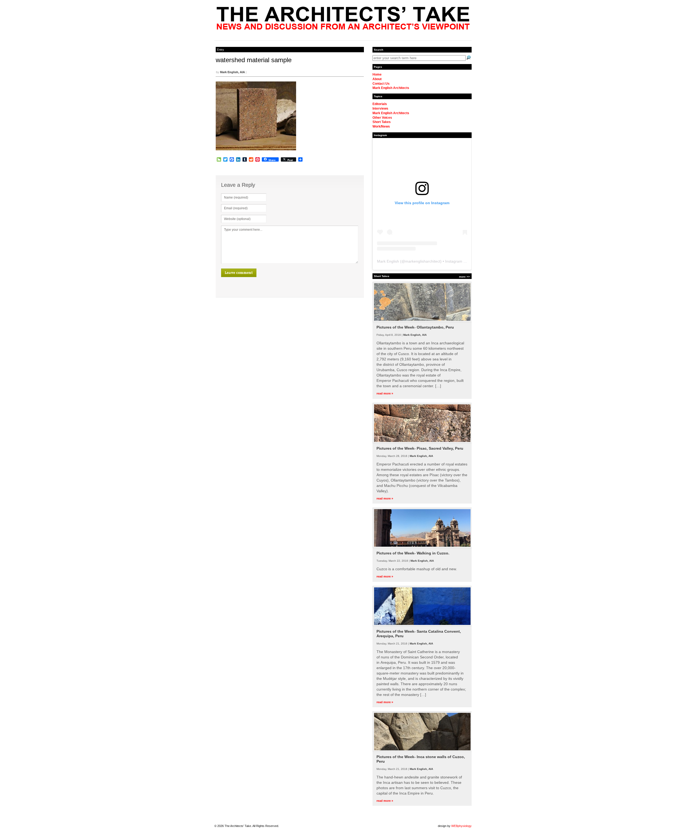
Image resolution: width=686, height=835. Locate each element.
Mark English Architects (390, 88)
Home (377, 74)
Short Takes (381, 122)
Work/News (381, 126)
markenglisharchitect (422, 261)
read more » (384, 393)
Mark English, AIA (232, 72)
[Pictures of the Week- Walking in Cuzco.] (422, 547)
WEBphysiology (461, 825)
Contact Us (381, 83)
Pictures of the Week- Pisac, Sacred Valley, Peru (419, 448)
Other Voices (382, 118)
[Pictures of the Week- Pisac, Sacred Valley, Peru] (422, 442)
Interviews (380, 108)
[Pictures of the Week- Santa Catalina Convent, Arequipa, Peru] (422, 625)
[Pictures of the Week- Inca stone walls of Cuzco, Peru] (422, 751)
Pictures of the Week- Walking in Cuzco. (412, 553)
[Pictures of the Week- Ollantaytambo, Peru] (422, 321)
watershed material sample (254, 60)
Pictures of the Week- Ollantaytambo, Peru (415, 327)
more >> (464, 276)
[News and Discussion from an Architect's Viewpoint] (343, 28)
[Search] (469, 57)
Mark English (388, 261)
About (377, 79)
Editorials (379, 104)
